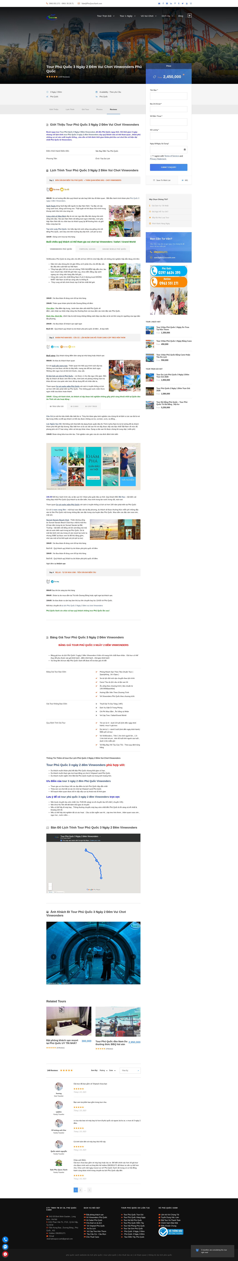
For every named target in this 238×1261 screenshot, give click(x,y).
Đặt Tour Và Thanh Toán (170, 1220)
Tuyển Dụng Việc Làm (170, 1217)
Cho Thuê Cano (92, 1237)
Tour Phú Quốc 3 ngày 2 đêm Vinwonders (76, 765)
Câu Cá (49, 416)
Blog (180, 16)
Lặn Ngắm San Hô (53, 424)
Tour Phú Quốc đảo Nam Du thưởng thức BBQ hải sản (111, 1043)
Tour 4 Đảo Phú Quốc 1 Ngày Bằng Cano (174, 341)
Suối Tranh (51, 206)
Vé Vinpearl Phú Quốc (95, 1226)
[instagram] (191, 3)
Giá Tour (85, 109)
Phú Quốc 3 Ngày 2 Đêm (134, 1231)
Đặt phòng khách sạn (95, 1215)
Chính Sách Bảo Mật (169, 1223)
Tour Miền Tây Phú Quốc (134, 1237)
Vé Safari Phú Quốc (94, 1220)
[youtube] (187, 3)
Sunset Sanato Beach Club (57, 520)
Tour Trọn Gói (104, 16)
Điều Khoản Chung (168, 1226)
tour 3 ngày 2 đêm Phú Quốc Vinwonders (86, 781)
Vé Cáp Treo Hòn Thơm (96, 1231)
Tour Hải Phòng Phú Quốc (134, 1226)
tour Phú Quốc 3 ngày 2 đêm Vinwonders (81, 135)
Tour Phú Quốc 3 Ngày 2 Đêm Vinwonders (77, 132)
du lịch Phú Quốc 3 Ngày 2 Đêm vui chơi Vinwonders (82, 606)
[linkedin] (171, 3)
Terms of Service (171, 156)
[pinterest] (175, 3)
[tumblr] (178, 3)
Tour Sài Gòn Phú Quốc (133, 1228)
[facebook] (163, 3)
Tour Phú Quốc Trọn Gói (133, 1215)
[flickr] (167, 3)
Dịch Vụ (166, 16)
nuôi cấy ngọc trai (59, 366)
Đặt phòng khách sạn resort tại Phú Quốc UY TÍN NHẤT (62, 1041)
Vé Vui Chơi (147, 16)
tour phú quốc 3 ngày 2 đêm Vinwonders (84, 796)
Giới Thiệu (53, 109)
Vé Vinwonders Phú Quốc (96, 1217)
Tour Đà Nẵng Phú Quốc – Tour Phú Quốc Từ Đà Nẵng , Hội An (171, 403)
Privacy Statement (158, 159)
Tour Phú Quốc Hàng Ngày (135, 1217)
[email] (159, 3)
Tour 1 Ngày (126, 16)
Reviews (113, 109)
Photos (99, 109)
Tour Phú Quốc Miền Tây (134, 1223)
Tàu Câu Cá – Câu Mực (96, 1234)
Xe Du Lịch (91, 1228)
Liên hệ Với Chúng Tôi (170, 1215)
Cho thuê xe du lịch (94, 1223)
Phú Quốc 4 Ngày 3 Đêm (134, 1234)
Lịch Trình (70, 109)
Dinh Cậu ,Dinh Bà (54, 316)
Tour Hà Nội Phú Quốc (133, 1220)
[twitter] (182, 3)
